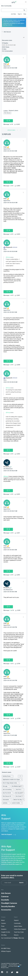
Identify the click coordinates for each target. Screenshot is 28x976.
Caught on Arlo (5, 932)
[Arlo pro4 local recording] (17, 130)
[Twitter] (12, 972)
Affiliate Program (6, 951)
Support (16, 920)
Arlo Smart (18, 796)
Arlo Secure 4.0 (7, 796)
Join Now (13, 14)
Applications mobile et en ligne (11, 779)
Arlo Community (6, 6)
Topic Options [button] (23, 38)
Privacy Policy (4, 964)
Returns (16, 935)
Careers (3, 923)
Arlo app (5, 786)
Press (2, 926)
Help (24, 14)
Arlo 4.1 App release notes (10, 783)
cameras (5, 803)
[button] (23, 57)
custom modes (16, 803)
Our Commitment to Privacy (9, 938)
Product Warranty (19, 938)
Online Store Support (20, 929)
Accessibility (4, 966)
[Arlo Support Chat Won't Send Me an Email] (20, 130)
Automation (6, 799)
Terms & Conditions (13, 964)
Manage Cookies (4, 967)
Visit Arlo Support (6, 834)
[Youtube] (17, 972)
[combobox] (14, 10)
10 (10, 610)
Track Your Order (19, 932)
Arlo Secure (7, 32)
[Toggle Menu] (25, 2)
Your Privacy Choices (12, 966)
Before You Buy (18, 799)
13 (10, 767)
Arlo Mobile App (16, 786)
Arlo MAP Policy (5, 948)
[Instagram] (7, 972)
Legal (20, 964)
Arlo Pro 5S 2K (7, 793)
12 (10, 718)
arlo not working (7, 789)
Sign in (20, 14)
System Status (18, 926)
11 (9, 663)
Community (17, 923)
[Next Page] (21, 776)
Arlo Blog (3, 935)
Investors (3, 929)
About (3, 920)
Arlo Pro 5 (18, 789)
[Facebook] (2, 972)
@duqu (8, 257)
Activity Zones (6, 776)
